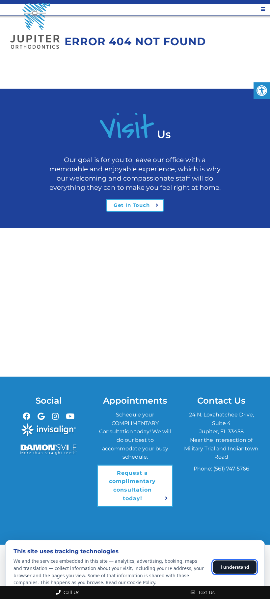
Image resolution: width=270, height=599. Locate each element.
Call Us (70, 592)
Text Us (206, 592)
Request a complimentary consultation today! (132, 485)
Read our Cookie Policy (130, 582)
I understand (235, 567)
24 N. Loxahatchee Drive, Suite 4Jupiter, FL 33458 (221, 423)
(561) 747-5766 (231, 469)
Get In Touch (132, 205)
